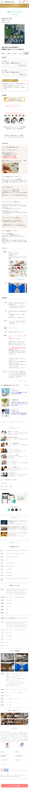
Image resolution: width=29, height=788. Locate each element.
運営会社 (2, 751)
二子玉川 (15, 592)
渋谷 (19, 592)
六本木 (7, 590)
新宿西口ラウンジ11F (10, 673)
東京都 (7, 550)
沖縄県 (26, 578)
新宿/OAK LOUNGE (21, 678)
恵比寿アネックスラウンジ (11, 678)
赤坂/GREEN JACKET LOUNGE (18, 683)
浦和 (11, 603)
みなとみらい (10, 597)
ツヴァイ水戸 (17, 698)
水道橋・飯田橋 (19, 594)
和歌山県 (23, 553)
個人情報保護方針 (18, 755)
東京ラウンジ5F (24, 673)
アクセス (20, 53)
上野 (18, 590)
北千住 (23, 590)
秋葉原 (20, 590)
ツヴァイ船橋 (19, 692)
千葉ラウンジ (8, 692)
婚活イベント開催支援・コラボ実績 (8, 479)
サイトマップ (3, 763)
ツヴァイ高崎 (8, 705)
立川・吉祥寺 (8, 592)
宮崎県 (19, 578)
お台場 (25, 592)
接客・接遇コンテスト (5, 489)
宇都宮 (7, 609)
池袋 (10, 590)
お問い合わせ (18, 759)
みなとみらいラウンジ (16, 689)
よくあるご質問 (4, 759)
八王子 (7, 594)
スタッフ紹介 (4, 483)
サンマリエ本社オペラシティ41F (12, 681)
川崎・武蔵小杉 (17, 597)
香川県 (7, 575)
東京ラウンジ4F (19, 675)
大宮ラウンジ (8, 695)
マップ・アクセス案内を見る (17, 279)
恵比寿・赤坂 (25, 589)
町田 (12, 592)
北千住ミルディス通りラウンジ (12, 680)
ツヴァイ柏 (14, 692)
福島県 (13, 563)
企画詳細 (8, 53)
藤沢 (21, 597)
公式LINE (13, 343)
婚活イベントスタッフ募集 (6, 486)
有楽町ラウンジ (9, 676)
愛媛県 (10, 575)
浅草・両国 (24, 594)
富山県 (7, 569)
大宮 (7, 603)
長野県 (13, 566)
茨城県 (20, 550)
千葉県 (14, 550)
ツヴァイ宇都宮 (9, 701)
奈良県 (19, 553)
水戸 (10, 606)
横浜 (7, 597)
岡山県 (7, 572)
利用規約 (17, 751)
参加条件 (3, 53)
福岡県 (7, 578)
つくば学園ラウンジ (10, 698)
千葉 (7, 600)
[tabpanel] (14, 34)
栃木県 (23, 550)
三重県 (16, 556)
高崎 (7, 612)
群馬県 (26, 550)
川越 (9, 603)
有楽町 (9, 589)
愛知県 (7, 556)
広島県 (10, 572)
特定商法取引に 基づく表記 (4, 756)
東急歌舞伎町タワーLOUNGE (12, 684)
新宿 (7, 589)
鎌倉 (23, 597)
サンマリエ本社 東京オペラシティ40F (13, 686)
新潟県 (7, 566)
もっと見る (26, 385)
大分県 (16, 578)
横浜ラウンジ (8, 689)
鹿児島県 (23, 578)
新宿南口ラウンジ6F (17, 676)
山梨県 (10, 566)
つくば (7, 606)
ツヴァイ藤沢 (23, 689)
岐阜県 (13, 556)
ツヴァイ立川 (22, 681)
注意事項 (26, 53)
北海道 (7, 559)
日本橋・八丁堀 (12, 594)
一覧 (27, 538)
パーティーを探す (15, 785)
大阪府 (7, 553)
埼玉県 (17, 550)
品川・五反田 (14, 590)
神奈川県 (11, 550)
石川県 (10, 569)
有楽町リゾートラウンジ (11, 675)
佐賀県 (10, 578)
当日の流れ (14, 53)
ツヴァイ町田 (8, 683)
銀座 (12, 589)
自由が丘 (21, 592)
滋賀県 (16, 553)
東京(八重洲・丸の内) (17, 589)
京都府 (10, 553)
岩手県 (7, 563)
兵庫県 (13, 553)
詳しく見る (15, 14)
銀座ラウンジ (17, 673)
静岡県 (10, 556)
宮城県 (10, 563)
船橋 (10, 600)
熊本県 (13, 578)
